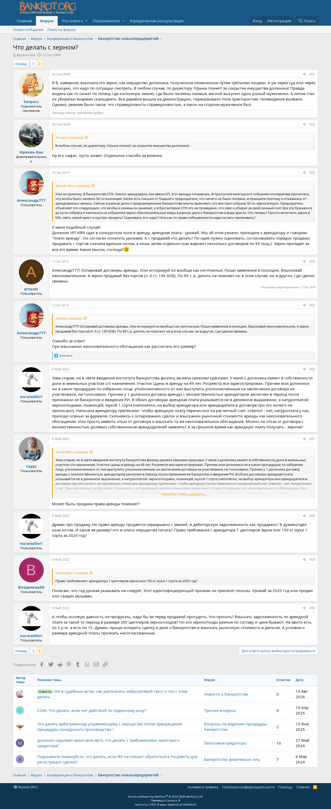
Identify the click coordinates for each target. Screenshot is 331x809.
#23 (312, 172)
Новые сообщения (28, 29)
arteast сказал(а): (68, 318)
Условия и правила (202, 787)
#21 (312, 74)
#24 (312, 261)
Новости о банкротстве (226, 694)
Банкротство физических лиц (232, 759)
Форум (47, 20)
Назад (22, 63)
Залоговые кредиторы (225, 743)
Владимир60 (31, 587)
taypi (31, 466)
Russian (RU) (27, 787)
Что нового (72, 20)
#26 (312, 369)
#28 (312, 516)
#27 (312, 439)
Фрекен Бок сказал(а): (72, 185)
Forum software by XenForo (165, 796)
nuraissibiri (31, 396)
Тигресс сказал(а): (69, 137)
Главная (24, 20)
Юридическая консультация (156, 20)
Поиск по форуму (61, 29)
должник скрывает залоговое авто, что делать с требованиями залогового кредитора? (108, 743)
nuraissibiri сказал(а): (71, 452)
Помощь (285, 787)
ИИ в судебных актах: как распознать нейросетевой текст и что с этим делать (112, 694)
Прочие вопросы (220, 710)
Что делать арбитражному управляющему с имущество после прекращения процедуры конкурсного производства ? (109, 726)
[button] (86, 21)
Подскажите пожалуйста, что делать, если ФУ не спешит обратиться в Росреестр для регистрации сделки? (117, 759)
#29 (312, 559)
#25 (312, 305)
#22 (312, 124)
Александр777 (31, 200)
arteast (31, 288)
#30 (312, 608)
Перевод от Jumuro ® (165, 800)
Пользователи (106, 20)
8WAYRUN (189, 804)
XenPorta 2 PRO (145, 804)
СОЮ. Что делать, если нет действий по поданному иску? (91, 710)
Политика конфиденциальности (248, 787)
